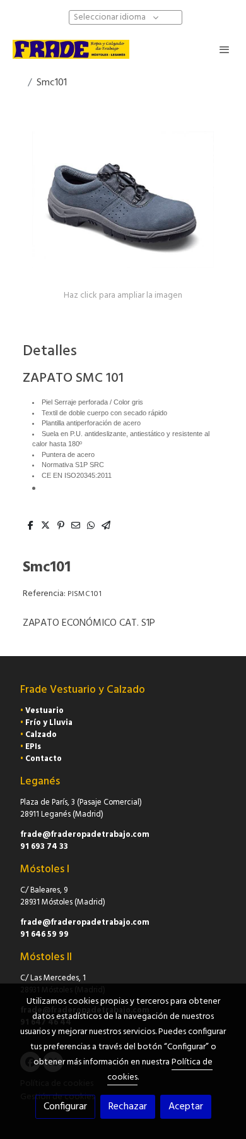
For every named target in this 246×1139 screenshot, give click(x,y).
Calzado (41, 734)
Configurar (65, 1107)
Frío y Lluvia (49, 722)
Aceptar (185, 1107)
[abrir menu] (224, 49)
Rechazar (127, 1107)
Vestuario (44, 710)
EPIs (33, 746)
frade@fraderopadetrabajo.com (84, 834)
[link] (71, 49)
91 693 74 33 (44, 846)
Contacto (43, 758)
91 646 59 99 (44, 934)
